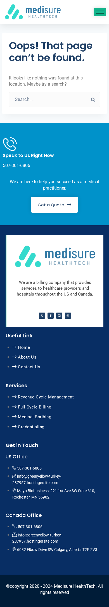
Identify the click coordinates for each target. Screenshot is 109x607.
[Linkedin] (59, 316)
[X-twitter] (42, 316)
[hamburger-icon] (100, 12)
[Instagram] (68, 316)
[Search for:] (54, 99)
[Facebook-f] (51, 316)
